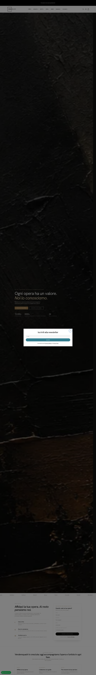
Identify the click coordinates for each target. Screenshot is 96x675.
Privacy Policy (55, 343)
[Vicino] (70, 330)
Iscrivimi (48, 340)
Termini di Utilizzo (48, 343)
